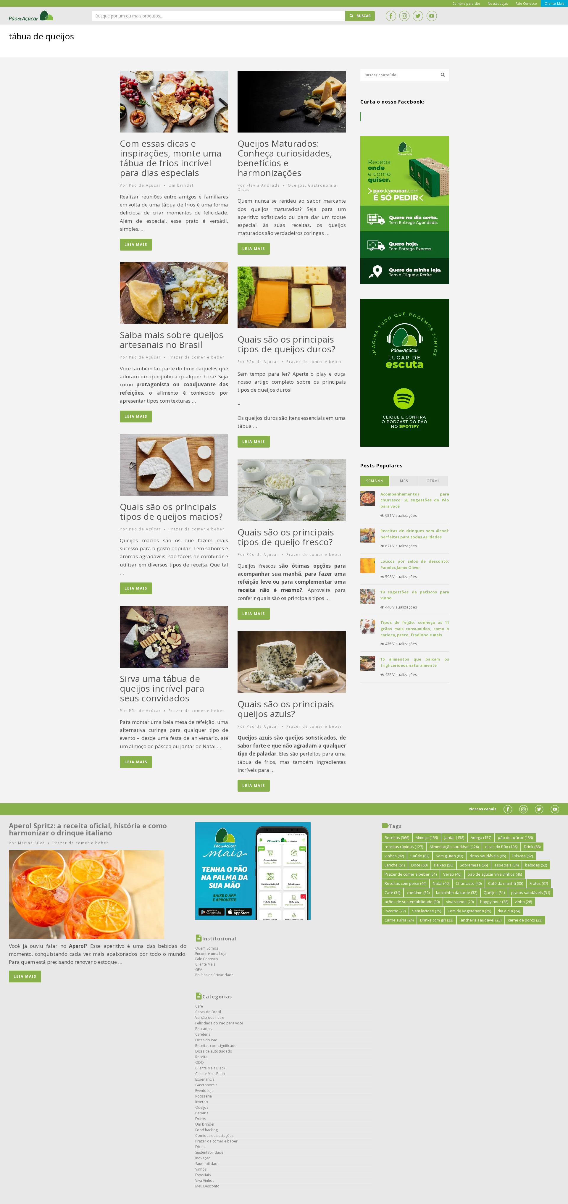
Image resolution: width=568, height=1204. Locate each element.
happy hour (494, 901)
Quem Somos (206, 948)
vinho (523, 901)
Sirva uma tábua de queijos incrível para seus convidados (162, 688)
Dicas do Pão (206, 1039)
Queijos (296, 185)
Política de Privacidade (214, 974)
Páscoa (522, 855)
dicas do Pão (501, 846)
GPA (198, 969)
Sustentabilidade (209, 1152)
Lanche (395, 865)
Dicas (244, 189)
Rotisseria (203, 1096)
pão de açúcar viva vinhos (495, 874)
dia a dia (509, 911)
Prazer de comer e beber (197, 357)
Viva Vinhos (204, 1180)
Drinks (200, 1118)
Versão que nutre (209, 1017)
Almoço (427, 837)
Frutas (539, 883)
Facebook (390, 16)
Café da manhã (505, 883)
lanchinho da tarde (456, 892)
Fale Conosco (206, 958)
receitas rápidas (404, 846)
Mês (404, 480)
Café (199, 1006)
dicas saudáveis (487, 855)
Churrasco (469, 883)
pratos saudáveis (530, 892)
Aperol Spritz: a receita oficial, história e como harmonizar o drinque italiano (88, 829)
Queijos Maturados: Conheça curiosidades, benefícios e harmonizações (285, 158)
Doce (419, 865)
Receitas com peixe (405, 883)
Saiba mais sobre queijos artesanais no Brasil (171, 340)
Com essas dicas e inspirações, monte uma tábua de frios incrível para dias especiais (170, 158)
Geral (433, 480)
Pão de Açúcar (31, 15)
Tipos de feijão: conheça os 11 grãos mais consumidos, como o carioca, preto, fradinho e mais (414, 628)
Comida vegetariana (469, 911)
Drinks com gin (436, 920)
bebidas (536, 865)
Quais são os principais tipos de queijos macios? (171, 511)
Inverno (201, 1101)
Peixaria (202, 1113)
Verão (452, 874)
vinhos (394, 855)
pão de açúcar (515, 837)
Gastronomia (322, 185)
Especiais (203, 1174)
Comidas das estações (214, 1135)
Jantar (454, 837)
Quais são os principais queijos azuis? (286, 709)
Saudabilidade (207, 1163)
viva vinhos (460, 901)
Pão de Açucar (145, 185)
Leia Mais (136, 244)
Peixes (443, 865)
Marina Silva (31, 842)
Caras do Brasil (208, 1011)
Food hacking (206, 1129)
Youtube (431, 16)
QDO (199, 1062)
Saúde (419, 855)
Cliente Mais (205, 964)
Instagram (404, 16)
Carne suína (399, 920)
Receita (201, 1056)
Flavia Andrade (263, 185)
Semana (375, 480)
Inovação (203, 1158)
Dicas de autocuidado (213, 1051)
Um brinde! (181, 185)
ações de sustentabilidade (412, 901)
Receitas (397, 837)
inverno (395, 911)
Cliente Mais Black (210, 1068)
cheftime (418, 892)
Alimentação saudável (454, 846)
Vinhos (200, 1169)
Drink (532, 846)
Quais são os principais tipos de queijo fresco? (286, 537)
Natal (441, 883)
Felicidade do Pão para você (219, 1023)
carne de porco (525, 920)
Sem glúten (449, 855)
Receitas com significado (216, 1045)
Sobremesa (474, 865)
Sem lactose (426, 911)
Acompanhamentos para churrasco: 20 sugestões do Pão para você (414, 500)
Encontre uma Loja (210, 953)
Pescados (203, 1028)
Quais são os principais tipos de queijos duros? (286, 344)
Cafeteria (203, 1034)
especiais (506, 865)
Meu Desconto (207, 1186)
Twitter (418, 16)
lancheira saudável (480, 920)
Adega (481, 837)
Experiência (204, 1079)
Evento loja (204, 1090)
